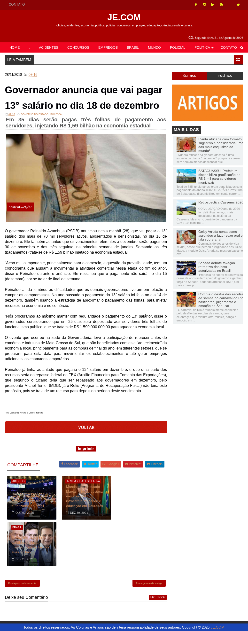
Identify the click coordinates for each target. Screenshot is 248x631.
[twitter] (238, 4)
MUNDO (154, 47)
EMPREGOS (108, 47)
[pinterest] (221, 4)
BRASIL (133, 47)
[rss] (229, 4)
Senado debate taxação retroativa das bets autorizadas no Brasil (30, 500)
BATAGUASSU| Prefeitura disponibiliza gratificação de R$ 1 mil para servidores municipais (219, 176)
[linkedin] (213, 4)
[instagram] (204, 4)
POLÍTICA (202, 47)
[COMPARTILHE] (86, 432)
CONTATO (17, 4)
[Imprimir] (86, 450)
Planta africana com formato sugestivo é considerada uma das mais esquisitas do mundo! (220, 145)
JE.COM (124, 17)
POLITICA (56, 114)
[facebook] (196, 4)
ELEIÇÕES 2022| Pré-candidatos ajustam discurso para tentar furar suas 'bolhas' (31, 545)
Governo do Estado (34, 114)
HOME (14, 47)
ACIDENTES (48, 47)
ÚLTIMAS (189, 75)
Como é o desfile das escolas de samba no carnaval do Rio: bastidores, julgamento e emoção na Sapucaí (221, 300)
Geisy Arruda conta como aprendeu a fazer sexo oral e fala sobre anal (220, 235)
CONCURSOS (78, 47)
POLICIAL (177, 47)
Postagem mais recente (22, 583)
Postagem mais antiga (149, 583)
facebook (158, 597)
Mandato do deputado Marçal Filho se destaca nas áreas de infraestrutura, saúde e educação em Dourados (84, 496)
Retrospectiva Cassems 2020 (220, 202)
